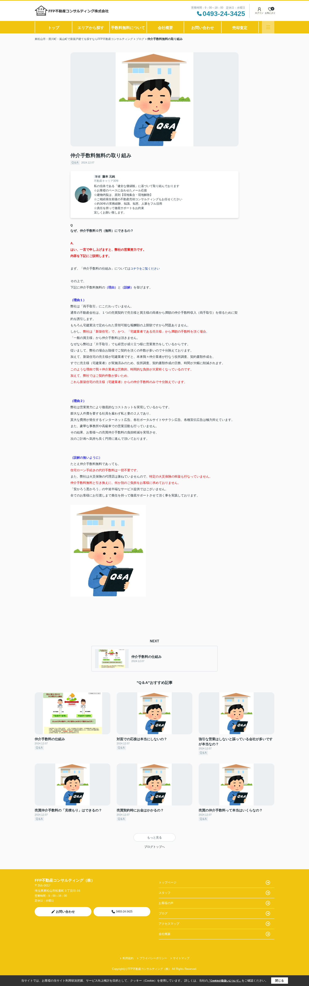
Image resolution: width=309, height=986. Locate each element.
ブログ (163, 913)
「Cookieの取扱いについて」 (225, 980)
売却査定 (239, 28)
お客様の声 (166, 903)
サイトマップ (181, 958)
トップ (53, 28)
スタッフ (164, 892)
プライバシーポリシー (153, 958)
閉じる (279, 980)
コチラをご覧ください (145, 268)
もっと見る (154, 837)
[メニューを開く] (268, 27)
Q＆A (75, 162)
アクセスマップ (169, 923)
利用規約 (128, 958)
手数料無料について (128, 28)
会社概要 (165, 28)
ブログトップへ (154, 846)
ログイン (259, 13)
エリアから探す (91, 28)
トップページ (167, 882)
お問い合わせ (202, 28)
